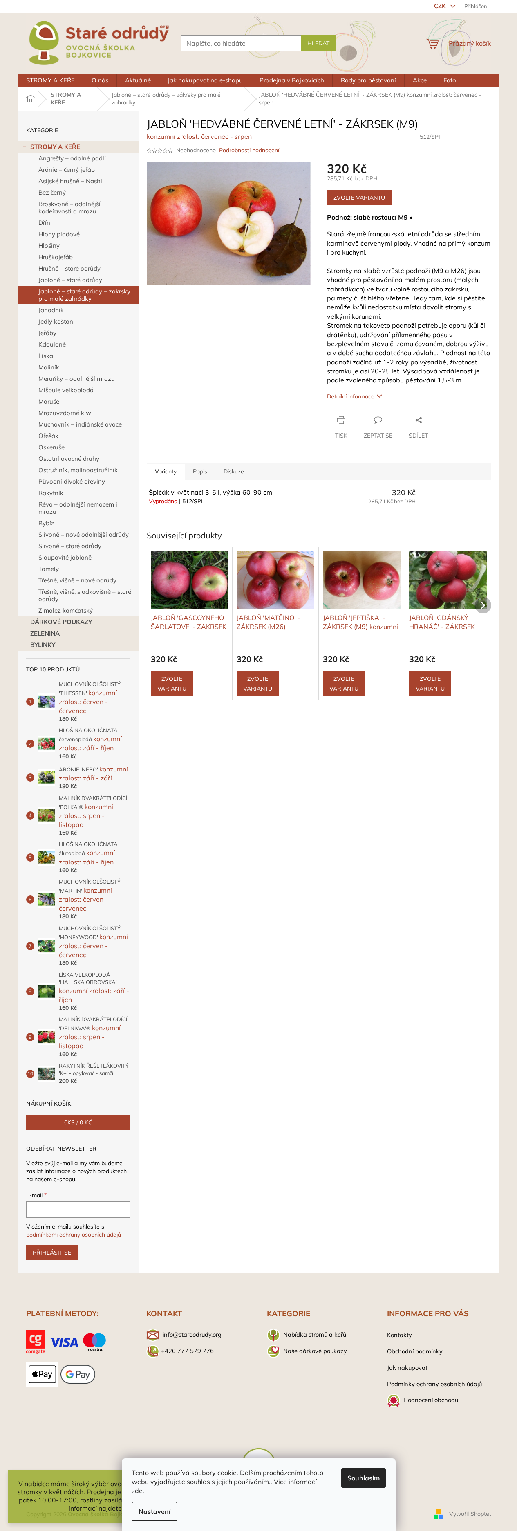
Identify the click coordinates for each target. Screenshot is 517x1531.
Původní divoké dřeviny (71, 481)
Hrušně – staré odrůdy (69, 268)
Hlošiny (49, 245)
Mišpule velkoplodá (66, 390)
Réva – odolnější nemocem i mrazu (77, 508)
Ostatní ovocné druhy (68, 458)
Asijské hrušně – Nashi (70, 181)
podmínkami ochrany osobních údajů (73, 1234)
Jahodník (51, 310)
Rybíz (46, 523)
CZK (441, 6)
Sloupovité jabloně (65, 557)
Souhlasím (363, 1478)
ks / (78, 1122)
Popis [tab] (200, 471)
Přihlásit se (52, 1252)
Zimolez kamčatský (65, 610)
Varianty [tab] (166, 471)
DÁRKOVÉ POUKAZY (61, 622)
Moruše (48, 401)
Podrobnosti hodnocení (249, 150)
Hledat (318, 43)
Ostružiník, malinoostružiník (78, 470)
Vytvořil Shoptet (470, 1514)
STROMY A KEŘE (55, 147)
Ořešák (48, 436)
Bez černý (52, 192)
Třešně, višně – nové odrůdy (77, 580)
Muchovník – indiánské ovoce (80, 424)
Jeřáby (47, 333)
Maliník (48, 367)
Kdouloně (52, 344)
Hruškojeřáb (55, 257)
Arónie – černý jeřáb (66, 169)
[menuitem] (50, 80)
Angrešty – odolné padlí (72, 158)
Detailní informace (350, 396)
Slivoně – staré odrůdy (69, 546)
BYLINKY (42, 645)
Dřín (44, 223)
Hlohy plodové (59, 234)
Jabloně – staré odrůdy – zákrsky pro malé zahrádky (84, 294)
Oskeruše (51, 447)
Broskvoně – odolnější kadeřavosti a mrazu (69, 207)
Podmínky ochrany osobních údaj (433, 1384)
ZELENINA (45, 633)
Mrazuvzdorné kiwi (65, 413)
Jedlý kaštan (55, 321)
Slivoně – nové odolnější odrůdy (83, 534)
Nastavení (154, 1511)
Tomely (48, 569)
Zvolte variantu (359, 197)
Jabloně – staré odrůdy (70, 280)
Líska (45, 356)
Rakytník (50, 493)
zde (137, 1491)
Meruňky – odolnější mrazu (76, 378)
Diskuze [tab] (234, 471)
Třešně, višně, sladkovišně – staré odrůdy (84, 595)
